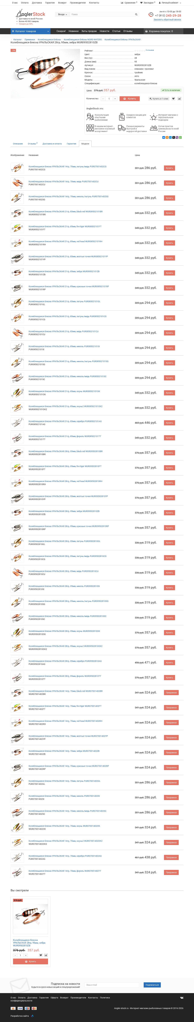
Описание (18, 143)
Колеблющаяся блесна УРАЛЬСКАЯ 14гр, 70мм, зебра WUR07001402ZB (64, 751)
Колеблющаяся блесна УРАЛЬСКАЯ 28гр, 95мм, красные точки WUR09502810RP (69, 526)
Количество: (92, 98)
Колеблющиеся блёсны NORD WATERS (83, 39)
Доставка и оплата (52, 143)
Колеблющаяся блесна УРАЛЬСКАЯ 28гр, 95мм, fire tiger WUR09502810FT (65, 466)
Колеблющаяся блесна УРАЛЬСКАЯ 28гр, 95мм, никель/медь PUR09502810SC (67, 616)
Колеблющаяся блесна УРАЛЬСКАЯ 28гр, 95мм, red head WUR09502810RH (65, 481)
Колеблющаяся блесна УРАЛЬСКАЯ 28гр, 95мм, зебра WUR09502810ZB (64, 511)
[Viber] (177, 137)
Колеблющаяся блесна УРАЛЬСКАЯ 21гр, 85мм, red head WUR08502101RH (65, 241)
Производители (78, 3)
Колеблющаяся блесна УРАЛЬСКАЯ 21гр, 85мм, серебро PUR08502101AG (65, 421)
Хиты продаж (89, 31)
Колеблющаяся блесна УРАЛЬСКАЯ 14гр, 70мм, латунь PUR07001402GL (64, 781)
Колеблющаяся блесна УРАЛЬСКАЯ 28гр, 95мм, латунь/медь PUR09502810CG (68, 556)
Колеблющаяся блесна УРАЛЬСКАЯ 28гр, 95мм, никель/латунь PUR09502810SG (69, 601)
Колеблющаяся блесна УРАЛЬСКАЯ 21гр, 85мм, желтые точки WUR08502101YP (68, 256)
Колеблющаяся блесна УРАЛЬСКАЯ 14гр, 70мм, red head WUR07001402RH (65, 721)
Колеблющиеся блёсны (49, 39)
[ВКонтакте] (163, 137)
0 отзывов (150, 50)
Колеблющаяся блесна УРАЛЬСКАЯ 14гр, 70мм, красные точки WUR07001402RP (69, 766)
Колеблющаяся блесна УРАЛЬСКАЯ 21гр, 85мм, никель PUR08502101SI (64, 346)
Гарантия (50, 3)
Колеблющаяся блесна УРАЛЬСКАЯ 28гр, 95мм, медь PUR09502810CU (64, 571)
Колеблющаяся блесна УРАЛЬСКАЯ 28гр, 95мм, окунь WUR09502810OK (64, 631)
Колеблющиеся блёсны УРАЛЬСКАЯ (122, 39)
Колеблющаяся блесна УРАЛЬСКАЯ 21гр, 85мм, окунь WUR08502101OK (64, 391)
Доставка (37, 3)
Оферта (55, 997)
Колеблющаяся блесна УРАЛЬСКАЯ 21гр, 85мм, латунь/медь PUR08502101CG (68, 316)
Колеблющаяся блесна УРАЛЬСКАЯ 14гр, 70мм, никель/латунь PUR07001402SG (69, 196)
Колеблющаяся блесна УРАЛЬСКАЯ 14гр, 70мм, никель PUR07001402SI (64, 796)
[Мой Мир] (170, 137)
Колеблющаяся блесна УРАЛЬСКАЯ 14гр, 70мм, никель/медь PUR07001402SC (67, 811)
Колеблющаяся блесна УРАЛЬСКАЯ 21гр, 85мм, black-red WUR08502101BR (66, 211)
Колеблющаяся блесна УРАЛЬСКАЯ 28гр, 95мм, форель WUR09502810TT (65, 676)
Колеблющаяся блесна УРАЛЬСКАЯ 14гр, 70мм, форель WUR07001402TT (65, 871)
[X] (173, 137)
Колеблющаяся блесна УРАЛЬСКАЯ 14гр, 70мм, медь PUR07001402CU (64, 181)
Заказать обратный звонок (167, 19)
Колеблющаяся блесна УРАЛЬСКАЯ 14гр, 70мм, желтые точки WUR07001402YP (68, 736)
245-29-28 (168, 15)
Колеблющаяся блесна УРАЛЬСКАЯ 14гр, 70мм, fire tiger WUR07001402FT (65, 706)
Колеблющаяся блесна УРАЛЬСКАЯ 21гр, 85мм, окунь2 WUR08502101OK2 (65, 406)
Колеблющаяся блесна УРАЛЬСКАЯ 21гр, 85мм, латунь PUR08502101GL (64, 301)
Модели (85, 143)
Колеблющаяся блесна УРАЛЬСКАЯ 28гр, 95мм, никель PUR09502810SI (64, 586)
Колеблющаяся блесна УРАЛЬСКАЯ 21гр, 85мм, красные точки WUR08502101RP (69, 286)
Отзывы (127, 31)
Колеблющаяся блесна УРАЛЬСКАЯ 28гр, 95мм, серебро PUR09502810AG (65, 661)
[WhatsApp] (180, 137)
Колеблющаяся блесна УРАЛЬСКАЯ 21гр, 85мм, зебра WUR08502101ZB (64, 271)
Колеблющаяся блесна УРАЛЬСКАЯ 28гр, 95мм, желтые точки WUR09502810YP (68, 496)
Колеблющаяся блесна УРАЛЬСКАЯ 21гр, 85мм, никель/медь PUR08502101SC (67, 376)
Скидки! (61, 31)
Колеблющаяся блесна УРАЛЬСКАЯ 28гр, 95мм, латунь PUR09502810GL (64, 541)
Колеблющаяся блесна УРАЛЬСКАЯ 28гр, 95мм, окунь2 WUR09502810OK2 (65, 646)
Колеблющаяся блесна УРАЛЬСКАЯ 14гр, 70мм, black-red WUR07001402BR (66, 691)
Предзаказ (171, 692)
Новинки (74, 31)
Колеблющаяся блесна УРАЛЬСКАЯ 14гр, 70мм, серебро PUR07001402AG (65, 856)
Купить (131, 98)
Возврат (62, 3)
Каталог (17, 39)
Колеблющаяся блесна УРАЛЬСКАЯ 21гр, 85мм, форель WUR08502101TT (65, 436)
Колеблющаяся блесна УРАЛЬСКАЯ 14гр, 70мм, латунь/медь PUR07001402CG (68, 166)
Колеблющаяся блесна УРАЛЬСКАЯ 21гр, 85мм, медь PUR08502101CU (64, 331)
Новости (104, 31)
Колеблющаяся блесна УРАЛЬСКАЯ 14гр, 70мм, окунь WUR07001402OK (64, 826)
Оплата (24, 3)
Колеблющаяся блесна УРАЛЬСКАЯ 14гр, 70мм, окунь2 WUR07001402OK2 (65, 841)
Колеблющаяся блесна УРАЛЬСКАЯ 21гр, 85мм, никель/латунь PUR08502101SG (69, 361)
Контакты (94, 3)
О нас (15, 3)
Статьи (116, 31)
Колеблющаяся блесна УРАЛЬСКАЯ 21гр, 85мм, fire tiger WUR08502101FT (65, 226)
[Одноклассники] (167, 137)
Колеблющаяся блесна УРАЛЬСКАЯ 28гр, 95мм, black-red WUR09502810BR (66, 451)
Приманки (30, 39)
